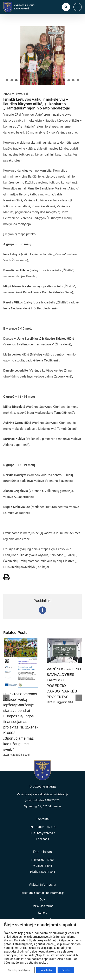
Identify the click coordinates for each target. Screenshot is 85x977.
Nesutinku (46, 970)
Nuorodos (42, 870)
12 (59, 80)
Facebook (42, 783)
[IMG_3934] (42, 55)
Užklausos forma (42, 850)
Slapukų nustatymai (19, 970)
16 (78, 80)
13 (64, 80)
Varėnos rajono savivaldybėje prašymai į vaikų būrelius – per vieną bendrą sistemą (63, 679)
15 (73, 80)
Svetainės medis (42, 863)
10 (49, 80)
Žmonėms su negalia (42, 876)
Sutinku (66, 970)
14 (68, 80)
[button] (6, 670)
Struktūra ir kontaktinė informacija (42, 837)
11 (54, 80)
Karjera (42, 857)
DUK (42, 844)
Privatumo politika (42, 893)
